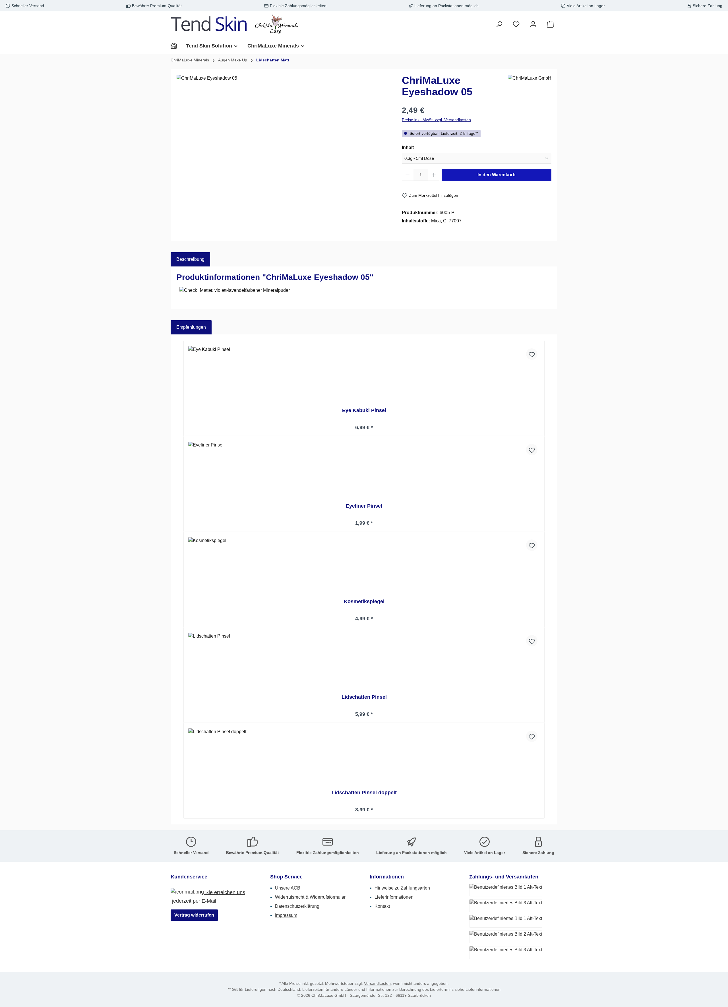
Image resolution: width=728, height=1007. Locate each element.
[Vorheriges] (183, 579)
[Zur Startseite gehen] (235, 24)
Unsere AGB (287, 888)
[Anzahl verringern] (407, 175)
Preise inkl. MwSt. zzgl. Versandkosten (436, 119)
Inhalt (420, 147)
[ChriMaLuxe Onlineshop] (176, 45)
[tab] (190, 259)
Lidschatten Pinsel (364, 697)
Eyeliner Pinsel (364, 506)
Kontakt (382, 906)
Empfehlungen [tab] (191, 327)
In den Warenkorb (496, 174)
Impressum (286, 915)
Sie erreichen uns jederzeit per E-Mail (208, 897)
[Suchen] (499, 24)
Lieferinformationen (394, 897)
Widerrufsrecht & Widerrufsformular (310, 897)
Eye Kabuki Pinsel (364, 410)
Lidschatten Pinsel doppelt (364, 792)
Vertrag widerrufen (194, 915)
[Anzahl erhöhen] (434, 175)
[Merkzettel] (516, 24)
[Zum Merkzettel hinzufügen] (531, 354)
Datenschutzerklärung (297, 906)
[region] (283, 136)
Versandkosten (377, 983)
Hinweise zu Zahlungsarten (402, 888)
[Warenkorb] (550, 24)
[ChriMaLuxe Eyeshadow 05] (283, 136)
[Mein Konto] (533, 24)
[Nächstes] (545, 579)
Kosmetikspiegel (364, 601)
